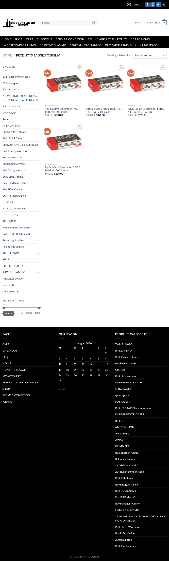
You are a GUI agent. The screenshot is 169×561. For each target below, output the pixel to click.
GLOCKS (7, 202)
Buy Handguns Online (14, 182)
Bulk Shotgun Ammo (14, 170)
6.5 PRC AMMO (140, 39)
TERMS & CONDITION (70, 39)
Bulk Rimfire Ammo (13, 163)
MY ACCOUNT (11, 376)
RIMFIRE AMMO (12, 265)
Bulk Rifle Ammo (12, 157)
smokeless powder (13, 278)
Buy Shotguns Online (14, 195)
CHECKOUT (44, 39)
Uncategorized (10, 291)
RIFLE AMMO (10, 253)
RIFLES (6, 259)
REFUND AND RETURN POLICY (107, 39)
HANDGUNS (10, 214)
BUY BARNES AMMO (118, 45)
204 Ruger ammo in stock (16, 76)
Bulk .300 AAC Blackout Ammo (20, 144)
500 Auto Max (10, 89)
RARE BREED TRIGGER (16, 227)
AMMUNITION (11, 125)
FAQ (5, 356)
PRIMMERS (9, 221)
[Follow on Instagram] (152, 4)
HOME (6, 39)
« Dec (62, 388)
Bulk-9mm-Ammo (12, 176)
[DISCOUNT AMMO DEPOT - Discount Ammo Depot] (18, 22)
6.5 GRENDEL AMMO (53, 45)
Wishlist (7, 401)
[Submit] (94, 23)
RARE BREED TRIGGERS (16, 233)
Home (7, 55)
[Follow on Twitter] (158, 4)
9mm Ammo (9, 112)
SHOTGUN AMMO (13, 272)
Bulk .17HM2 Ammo (14, 131)
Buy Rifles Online (12, 189)
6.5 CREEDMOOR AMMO (20, 45)
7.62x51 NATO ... (12, 106)
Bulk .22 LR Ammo (12, 138)
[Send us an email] (163, 4)
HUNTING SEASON (147, 45)
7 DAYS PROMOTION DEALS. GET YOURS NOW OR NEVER (20, 98)
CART (29, 39)
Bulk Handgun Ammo (14, 150)
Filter (8, 313)
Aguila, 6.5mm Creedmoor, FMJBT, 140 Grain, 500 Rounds (62, 110)
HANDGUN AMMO (14, 208)
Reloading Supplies (13, 240)
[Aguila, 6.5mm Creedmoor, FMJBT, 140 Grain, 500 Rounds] (64, 83)
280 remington (10, 83)
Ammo (6, 119)
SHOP (18, 39)
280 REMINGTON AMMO (86, 45)
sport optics (9, 284)
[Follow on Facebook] (147, 4)
